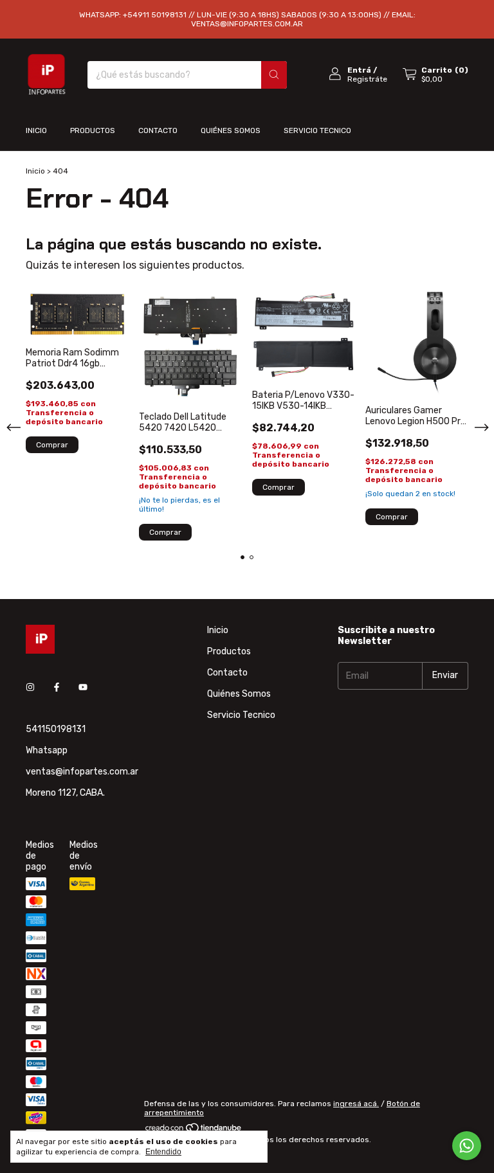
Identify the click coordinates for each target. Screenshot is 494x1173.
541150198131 (56, 729)
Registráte (367, 79)
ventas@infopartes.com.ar (82, 771)
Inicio (36, 130)
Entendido (163, 1151)
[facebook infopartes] (56, 687)
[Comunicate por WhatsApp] (466, 1145)
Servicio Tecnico (317, 130)
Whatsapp (47, 750)
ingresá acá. (356, 1103)
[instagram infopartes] (30, 687)
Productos (92, 130)
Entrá (359, 70)
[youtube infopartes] (82, 687)
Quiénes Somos (231, 130)
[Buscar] (274, 75)
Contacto (158, 130)
